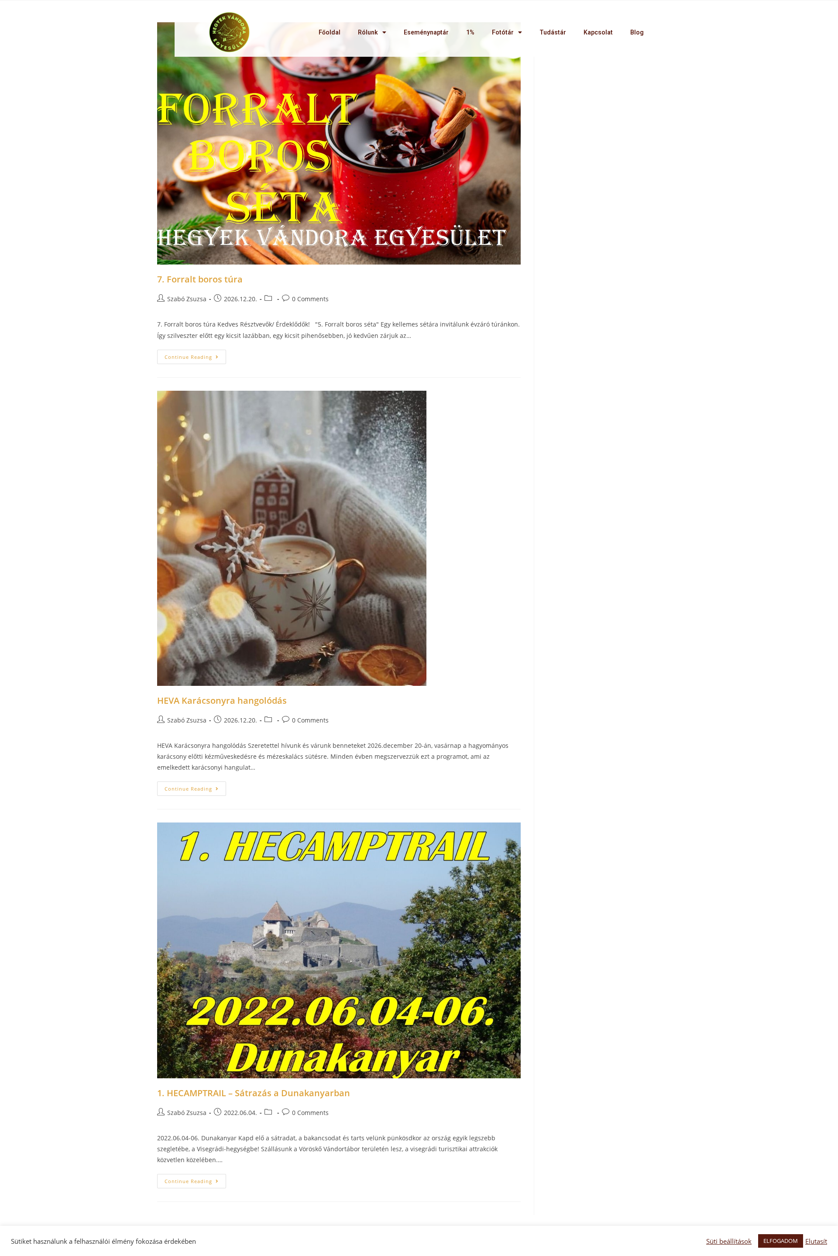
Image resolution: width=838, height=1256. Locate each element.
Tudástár (552, 32)
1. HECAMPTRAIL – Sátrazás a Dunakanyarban (253, 1093)
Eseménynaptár (426, 32)
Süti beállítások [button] (729, 1241)
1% (470, 32)
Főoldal (329, 32)
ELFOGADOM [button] (780, 1241)
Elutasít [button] (816, 1241)
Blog (637, 32)
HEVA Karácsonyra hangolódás (222, 700)
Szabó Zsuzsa (186, 299)
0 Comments (310, 299)
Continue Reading (188, 357)
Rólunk (368, 32)
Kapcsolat (598, 32)
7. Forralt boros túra (200, 279)
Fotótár (503, 32)
